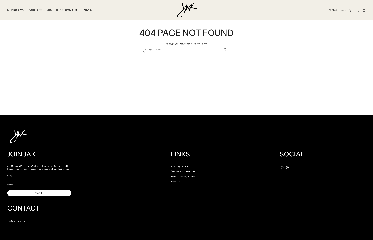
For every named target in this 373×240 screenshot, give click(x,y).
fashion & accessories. (183, 171)
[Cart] (364, 10)
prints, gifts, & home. (183, 176)
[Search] (225, 49)
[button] (40, 10)
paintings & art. (180, 166)
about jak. (176, 181)
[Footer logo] (18, 136)
